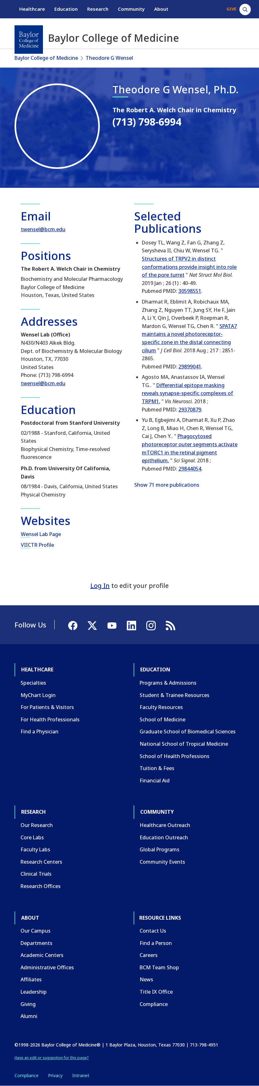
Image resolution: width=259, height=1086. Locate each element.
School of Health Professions (174, 756)
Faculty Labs (35, 849)
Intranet (80, 1075)
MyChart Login (38, 695)
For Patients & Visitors (47, 707)
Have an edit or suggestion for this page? (52, 1057)
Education (66, 9)
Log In (100, 585)
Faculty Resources (161, 707)
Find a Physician (39, 731)
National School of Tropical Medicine (184, 743)
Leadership (34, 991)
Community (131, 9)
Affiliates (31, 979)
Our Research (37, 825)
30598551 (189, 290)
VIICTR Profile (37, 544)
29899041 (189, 366)
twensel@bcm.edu (43, 229)
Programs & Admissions (168, 682)
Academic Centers (42, 955)
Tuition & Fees (157, 768)
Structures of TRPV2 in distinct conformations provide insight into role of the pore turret (189, 266)
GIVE (231, 9)
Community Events (162, 861)
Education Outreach (164, 837)
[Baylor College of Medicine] (29, 39)
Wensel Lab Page (41, 534)
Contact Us (153, 930)
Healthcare (32, 9)
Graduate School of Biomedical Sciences (188, 731)
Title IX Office (156, 991)
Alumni (29, 1016)
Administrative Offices (47, 967)
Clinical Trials (36, 873)
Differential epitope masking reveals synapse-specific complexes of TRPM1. (187, 393)
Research (97, 9)
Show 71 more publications (166, 484)
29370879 (189, 409)
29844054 (189, 468)
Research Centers (41, 861)
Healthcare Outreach (165, 825)
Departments (36, 943)
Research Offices (41, 886)
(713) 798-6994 (146, 121)
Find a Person (156, 943)
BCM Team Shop (159, 967)
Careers (149, 955)
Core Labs (32, 837)
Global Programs (159, 849)
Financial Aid (155, 780)
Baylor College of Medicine (46, 57)
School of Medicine (162, 719)
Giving (28, 1004)
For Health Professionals (50, 719)
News (146, 979)
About (161, 9)
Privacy (55, 1075)
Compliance (154, 1004)
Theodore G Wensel (109, 57)
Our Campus (36, 930)
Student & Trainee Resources (174, 695)
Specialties (33, 682)
